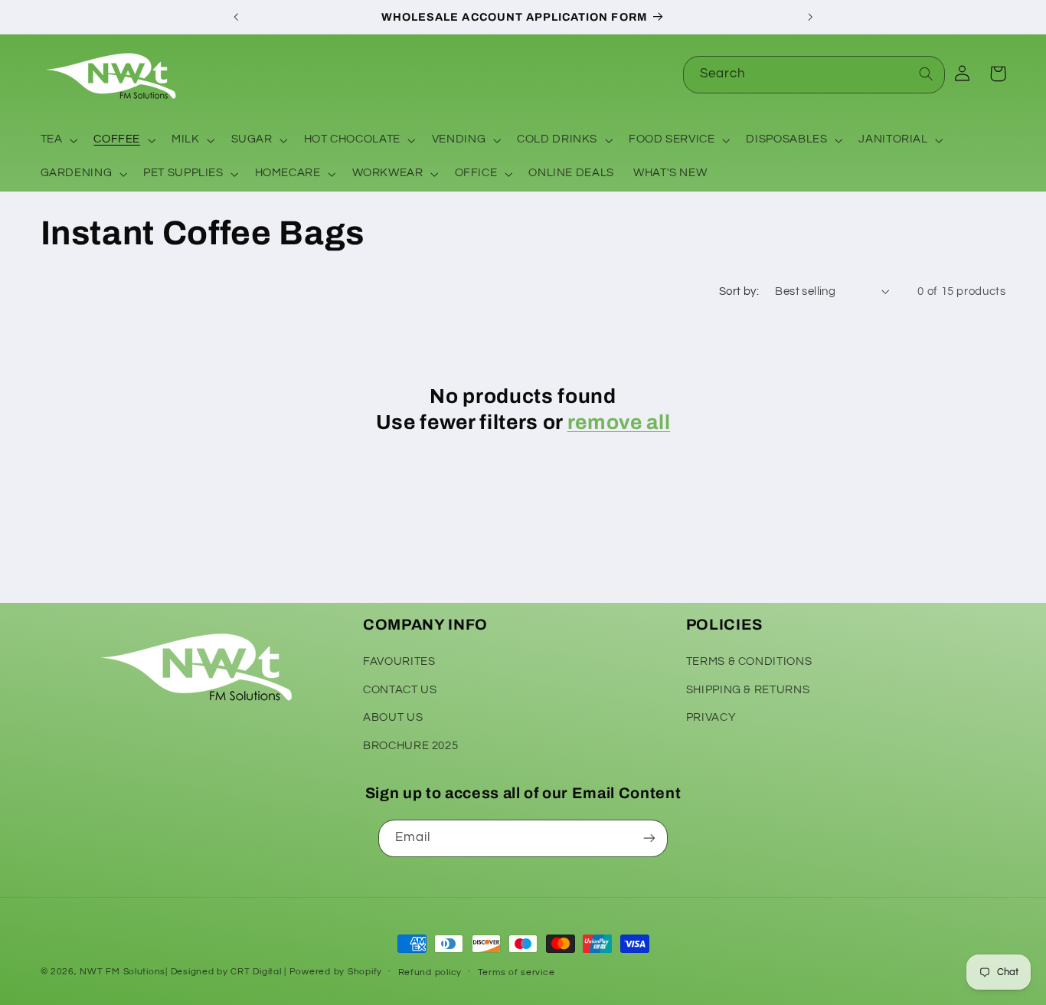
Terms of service (516, 972)
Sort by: (739, 291)
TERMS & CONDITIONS (749, 661)
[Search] (926, 74)
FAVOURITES (399, 661)
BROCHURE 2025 (410, 745)
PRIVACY (711, 717)
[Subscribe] (649, 838)
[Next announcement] (810, 17)
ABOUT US (393, 717)
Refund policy (430, 972)
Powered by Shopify (335, 971)
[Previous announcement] (236, 17)
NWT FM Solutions (122, 971)
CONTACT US (399, 690)
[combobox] (814, 75)
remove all (619, 422)
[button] (57, 140)
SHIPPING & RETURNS (747, 690)
